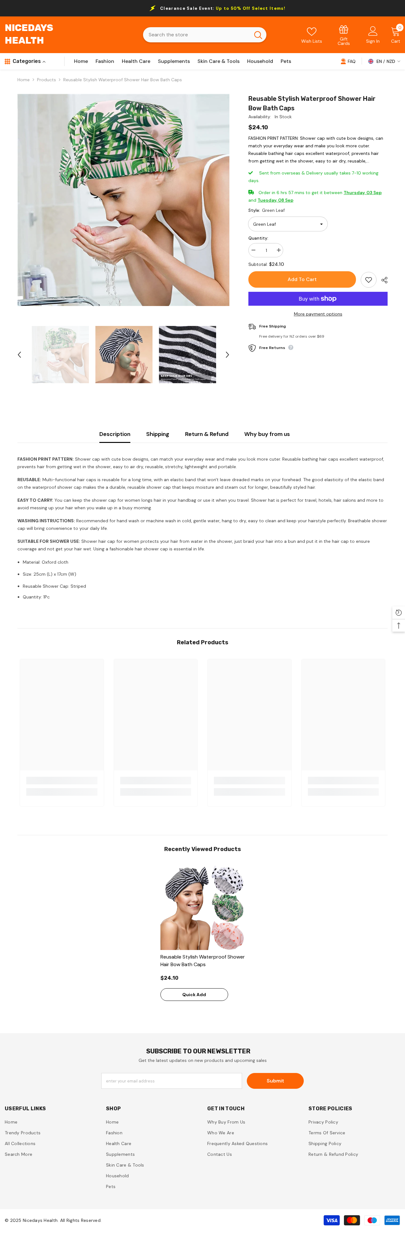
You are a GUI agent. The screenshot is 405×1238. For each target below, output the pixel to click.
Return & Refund (206, 434)
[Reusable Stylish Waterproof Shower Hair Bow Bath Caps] (202, 908)
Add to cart (302, 279)
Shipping (157, 434)
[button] (19, 354)
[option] (123, 200)
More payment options (318, 314)
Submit (275, 1080)
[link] (343, 35)
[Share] (382, 280)
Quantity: (258, 238)
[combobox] (196, 34)
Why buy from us (267, 434)
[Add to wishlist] (369, 280)
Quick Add (194, 994)
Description (114, 434)
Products (46, 80)
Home (23, 80)
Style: (266, 210)
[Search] (204, 34)
